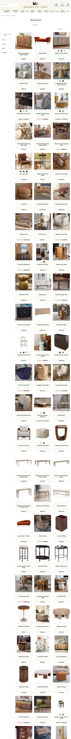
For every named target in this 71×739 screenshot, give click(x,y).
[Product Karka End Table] (23, 281)
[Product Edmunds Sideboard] (23, 251)
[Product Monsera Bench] (61, 493)
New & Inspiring (62, 11)
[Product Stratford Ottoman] (42, 674)
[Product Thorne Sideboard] (23, 704)
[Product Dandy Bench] (42, 281)
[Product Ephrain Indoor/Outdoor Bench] (61, 463)
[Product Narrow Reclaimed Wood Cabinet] (23, 40)
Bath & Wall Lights (15, 11)
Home (2, 15)
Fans (27, 11)
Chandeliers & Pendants (6, 11)
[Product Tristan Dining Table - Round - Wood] (61, 70)
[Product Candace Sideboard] (42, 312)
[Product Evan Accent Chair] (23, 432)
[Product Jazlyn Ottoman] (61, 674)
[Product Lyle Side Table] (61, 583)
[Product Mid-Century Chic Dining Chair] (61, 131)
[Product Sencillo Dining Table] (61, 281)
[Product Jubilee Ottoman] (61, 613)
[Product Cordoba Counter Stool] (23, 342)
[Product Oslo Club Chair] (23, 161)
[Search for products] (3, 4)
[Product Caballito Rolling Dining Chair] (42, 100)
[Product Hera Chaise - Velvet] (23, 523)
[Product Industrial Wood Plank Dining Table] (42, 131)
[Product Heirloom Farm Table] (61, 161)
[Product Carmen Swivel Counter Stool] (23, 553)
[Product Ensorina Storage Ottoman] (42, 402)
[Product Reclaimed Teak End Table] (42, 583)
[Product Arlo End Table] (61, 523)
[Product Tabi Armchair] (42, 523)
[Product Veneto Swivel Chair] (23, 372)
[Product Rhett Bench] (61, 402)
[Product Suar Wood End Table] (61, 432)
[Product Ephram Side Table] (61, 251)
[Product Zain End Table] (23, 70)
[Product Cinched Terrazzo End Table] (42, 342)
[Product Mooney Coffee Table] (61, 100)
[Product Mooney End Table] (42, 251)
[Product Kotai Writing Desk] (42, 191)
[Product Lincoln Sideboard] (61, 644)
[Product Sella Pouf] (23, 191)
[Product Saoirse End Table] (23, 644)
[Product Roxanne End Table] (23, 613)
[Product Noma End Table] (23, 674)
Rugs (57, 11)
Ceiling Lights (22, 11)
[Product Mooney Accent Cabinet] (61, 342)
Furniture (52, 11)
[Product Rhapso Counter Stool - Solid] (61, 704)
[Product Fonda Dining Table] (23, 583)
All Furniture (13, 15)
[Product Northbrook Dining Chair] (23, 402)
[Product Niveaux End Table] (42, 70)
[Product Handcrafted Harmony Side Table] (23, 131)
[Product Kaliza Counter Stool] (61, 553)
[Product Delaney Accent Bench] (42, 493)
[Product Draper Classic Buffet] (61, 40)
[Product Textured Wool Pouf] (42, 432)
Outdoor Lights (32, 11)
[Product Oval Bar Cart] (42, 221)
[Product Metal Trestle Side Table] (42, 161)
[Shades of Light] (36, 4)
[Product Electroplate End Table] (23, 100)
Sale (68, 11)
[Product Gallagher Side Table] (42, 372)
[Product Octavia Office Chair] (61, 372)
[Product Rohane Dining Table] (61, 191)
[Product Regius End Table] (61, 312)
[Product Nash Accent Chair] (42, 704)
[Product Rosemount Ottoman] (42, 613)
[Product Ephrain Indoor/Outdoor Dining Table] (23, 463)
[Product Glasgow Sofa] (23, 221)
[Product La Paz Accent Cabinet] (23, 312)
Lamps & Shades (39, 11)
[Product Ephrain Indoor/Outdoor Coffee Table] (42, 463)
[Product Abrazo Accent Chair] (61, 221)
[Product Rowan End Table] (42, 644)
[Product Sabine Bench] (42, 40)
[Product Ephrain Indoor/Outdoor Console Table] (23, 493)
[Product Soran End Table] (42, 553)
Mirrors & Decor (46, 11)
